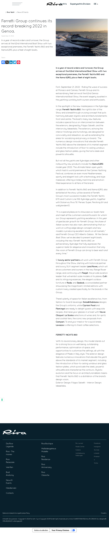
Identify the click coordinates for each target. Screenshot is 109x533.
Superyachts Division (80, 4)
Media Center (79, 446)
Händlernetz (11, 488)
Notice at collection (41, 530)
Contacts (10, 493)
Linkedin (96, 453)
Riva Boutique (47, 444)
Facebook (97, 443)
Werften (9, 467)
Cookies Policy (25, 513)
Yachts (63, 4)
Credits (103, 513)
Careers (78, 450)
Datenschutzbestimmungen (12, 513)
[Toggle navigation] (17, 4)
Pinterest (97, 456)
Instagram (97, 446)
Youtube (96, 450)
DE (95, 4)
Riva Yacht (10, 12)
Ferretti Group (8, 519)
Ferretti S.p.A (35, 519)
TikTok (96, 463)
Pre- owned (79, 443)
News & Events (22, 12)
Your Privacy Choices (60, 530)
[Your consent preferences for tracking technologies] (2, 400)
